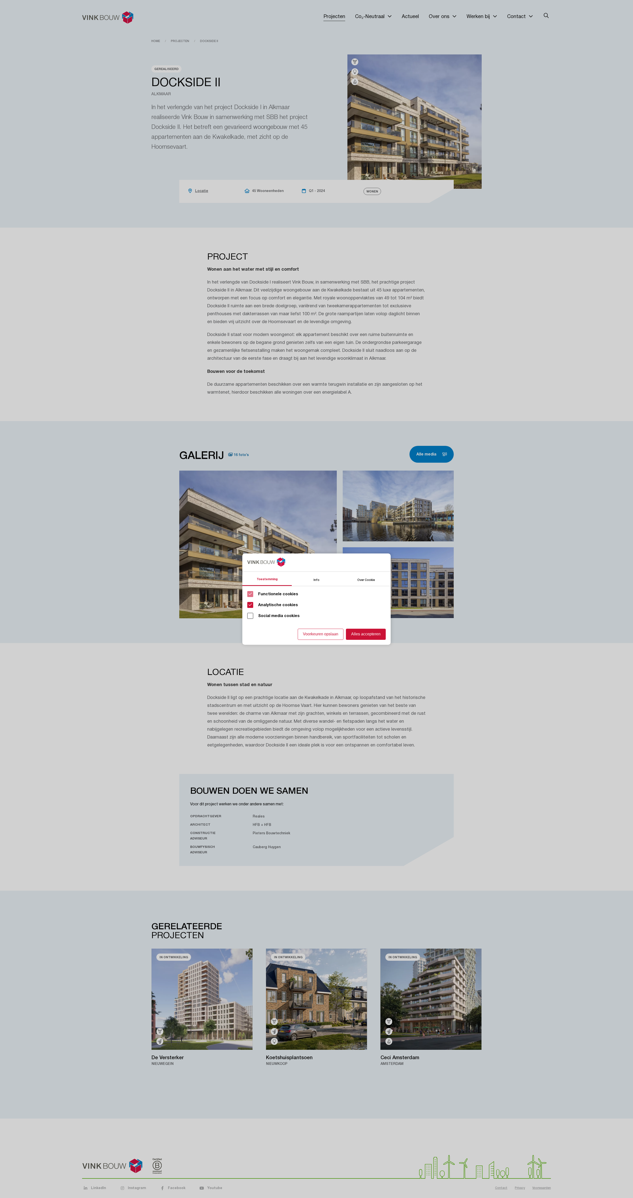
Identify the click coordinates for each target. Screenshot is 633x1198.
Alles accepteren (366, 634)
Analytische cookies (278, 605)
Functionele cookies (278, 594)
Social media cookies (279, 616)
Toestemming (267, 579)
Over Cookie (366, 579)
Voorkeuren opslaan (320, 634)
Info (316, 579)
